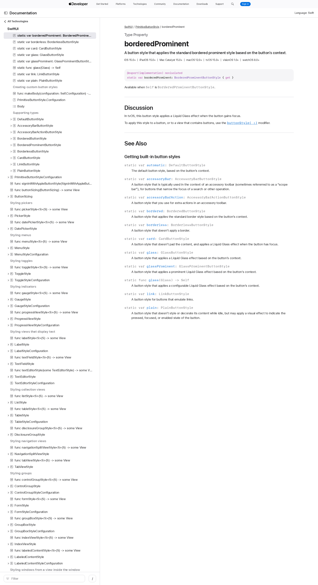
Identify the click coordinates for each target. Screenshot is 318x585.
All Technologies (18, 21)
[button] (232, 4)
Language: (301, 12)
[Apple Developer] (78, 4)
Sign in (245, 4)
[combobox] (46, 579)
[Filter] (46, 578)
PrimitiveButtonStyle (147, 26)
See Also (135, 143)
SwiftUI (128, 26)
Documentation (23, 13)
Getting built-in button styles (152, 156)
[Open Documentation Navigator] (5, 13)
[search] (44, 578)
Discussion (138, 107)
